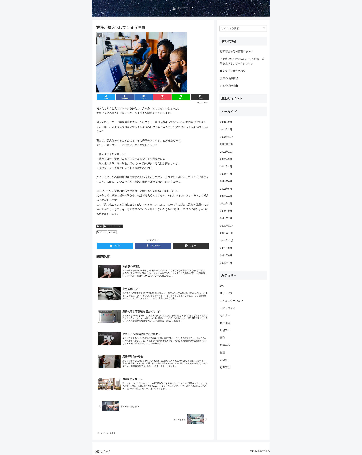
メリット (102, 232)
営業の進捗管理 (229, 78)
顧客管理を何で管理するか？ (236, 51)
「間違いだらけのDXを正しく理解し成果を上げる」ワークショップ (242, 61)
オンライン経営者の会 (232, 70)
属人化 (113, 232)
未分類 (224, 359)
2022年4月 (226, 196)
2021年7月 (226, 262)
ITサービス (226, 293)
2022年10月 (227, 151)
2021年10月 (227, 240)
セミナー (225, 315)
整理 (222, 352)
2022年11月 (226, 144)
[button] (264, 28)
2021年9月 (226, 248)
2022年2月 (226, 211)
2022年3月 (226, 203)
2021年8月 (226, 255)
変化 (222, 337)
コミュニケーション (114, 226)
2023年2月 (226, 122)
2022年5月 (226, 188)
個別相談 (225, 322)
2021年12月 (227, 225)
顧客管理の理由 (229, 85)
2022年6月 (226, 181)
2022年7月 (226, 173)
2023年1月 (226, 129)
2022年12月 (227, 136)
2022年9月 (226, 159)
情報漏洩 (225, 345)
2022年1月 (226, 218)
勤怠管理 (225, 330)
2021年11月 (226, 233)
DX (101, 226)
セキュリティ (227, 308)
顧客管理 (225, 367)
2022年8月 (226, 166)
